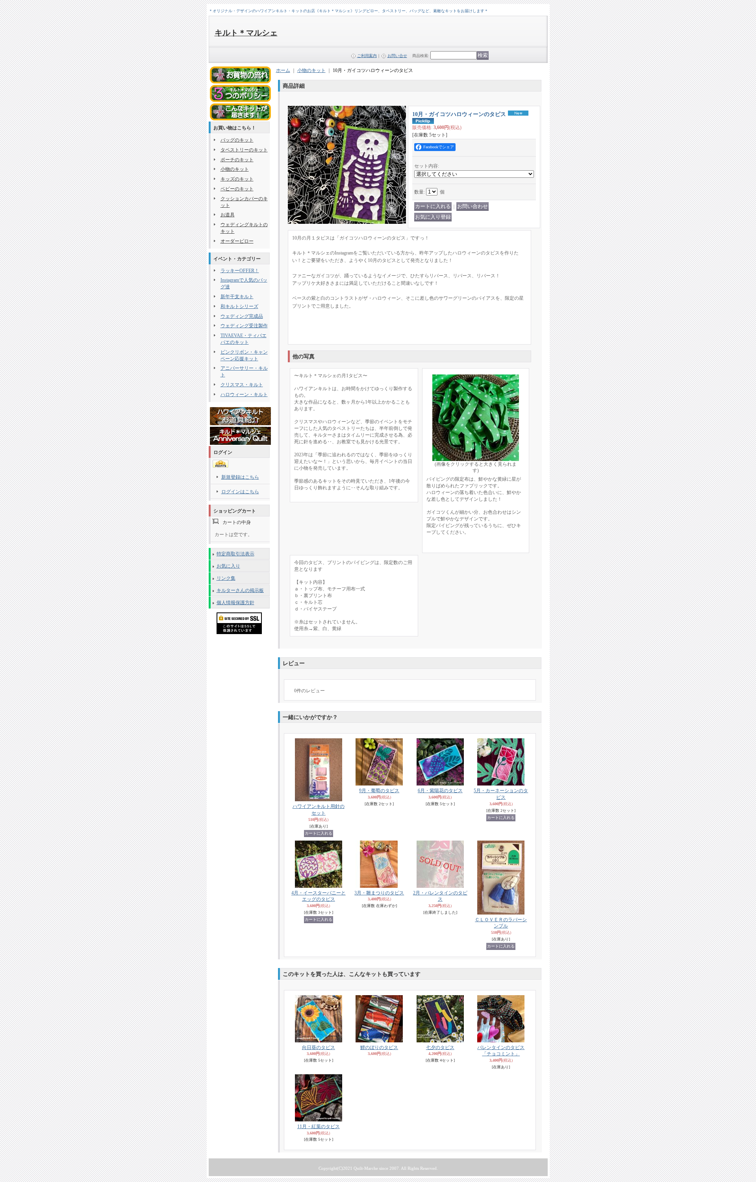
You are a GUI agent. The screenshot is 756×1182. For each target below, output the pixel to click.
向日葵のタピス (318, 1047)
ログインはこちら (240, 491)
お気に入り (228, 566)
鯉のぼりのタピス (379, 1047)
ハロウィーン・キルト (244, 394)
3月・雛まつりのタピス (379, 893)
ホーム (283, 70)
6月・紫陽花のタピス (440, 790)
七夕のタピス (440, 1047)
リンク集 (226, 578)
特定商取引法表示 (235, 554)
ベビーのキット (237, 189)
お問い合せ (397, 55)
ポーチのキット (237, 159)
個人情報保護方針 (235, 602)
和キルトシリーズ (239, 306)
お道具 (227, 215)
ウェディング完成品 (241, 316)
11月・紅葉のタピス (318, 1126)
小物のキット (234, 169)
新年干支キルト (237, 296)
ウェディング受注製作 (244, 325)
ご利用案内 (367, 55)
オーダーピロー (237, 241)
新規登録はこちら (240, 477)
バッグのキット (237, 140)
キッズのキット (237, 179)
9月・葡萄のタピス (379, 790)
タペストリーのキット (244, 150)
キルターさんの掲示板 (240, 590)
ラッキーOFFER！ (239, 270)
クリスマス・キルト (241, 384)
